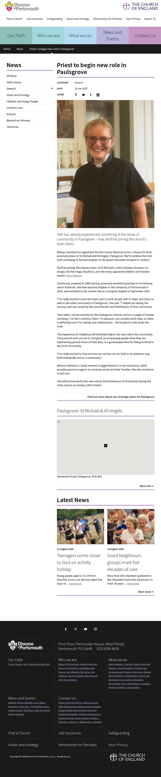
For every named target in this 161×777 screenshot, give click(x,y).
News (20, 49)
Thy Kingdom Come (40, 706)
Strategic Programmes (89, 714)
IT (77, 722)
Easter (11, 714)
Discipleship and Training (119, 672)
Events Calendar (25, 702)
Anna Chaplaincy (116, 664)
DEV (68, 756)
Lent (36, 710)
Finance (72, 722)
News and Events (112, 35)
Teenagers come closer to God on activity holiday (79, 562)
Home (6, 49)
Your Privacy (133, 19)
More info (145, 486)
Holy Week (45, 710)
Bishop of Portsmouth (68, 664)
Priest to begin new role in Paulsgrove (52, 49)
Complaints (97, 722)
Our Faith (16, 35)
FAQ (25, 664)
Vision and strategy (78, 19)
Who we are (48, 35)
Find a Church (14, 19)
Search (148, 19)
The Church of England (139, 6)
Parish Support (82, 718)
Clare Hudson (74, 275)
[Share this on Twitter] (77, 95)
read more (75, 583)
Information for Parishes (107, 19)
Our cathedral (72, 672)
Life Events (138, 672)
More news (144, 591)
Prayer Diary (24, 706)
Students (19, 714)
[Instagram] (95, 629)
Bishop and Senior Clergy (70, 702)
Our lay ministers (76, 675)
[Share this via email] (83, 95)
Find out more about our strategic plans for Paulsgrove (121, 397)
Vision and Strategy (18, 95)
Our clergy (85, 672)
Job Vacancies (34, 19)
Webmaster (85, 722)
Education (63, 722)
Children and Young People (22, 101)
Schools (11, 114)
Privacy (52, 756)
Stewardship (114, 683)
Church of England (127, 757)
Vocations (145, 683)
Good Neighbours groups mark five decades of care (124, 562)
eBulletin (12, 702)
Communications (125, 668)
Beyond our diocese (18, 120)
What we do (80, 35)
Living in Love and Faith (39, 664)
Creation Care (15, 107)
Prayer (11, 664)
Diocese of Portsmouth (21, 6)
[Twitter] (75, 629)
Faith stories (14, 82)
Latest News (39, 702)
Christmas (13, 126)
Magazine (12, 706)
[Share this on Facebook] (90, 95)
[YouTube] (85, 629)
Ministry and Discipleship (89, 706)
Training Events (15, 710)
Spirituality (138, 679)
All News (12, 76)
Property (94, 718)
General (11, 88)
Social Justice (125, 679)
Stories (18, 664)
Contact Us (144, 35)
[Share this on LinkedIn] (98, 95)
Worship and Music (117, 687)
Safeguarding (55, 19)
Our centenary (70, 679)
